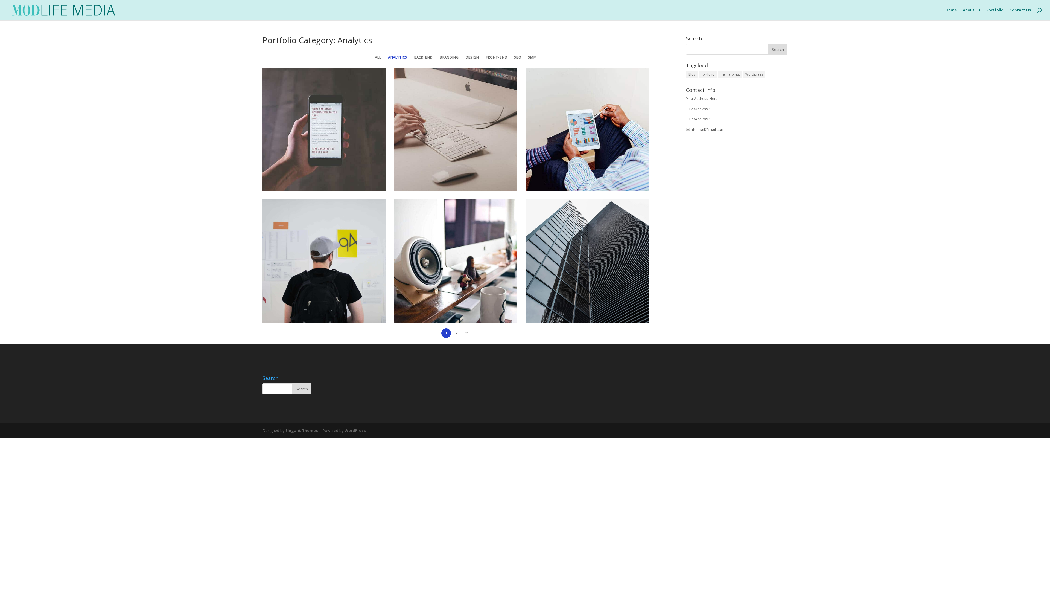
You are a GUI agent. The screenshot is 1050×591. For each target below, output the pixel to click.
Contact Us (1020, 10)
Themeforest (730, 74)
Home (951, 10)
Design (472, 57)
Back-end (423, 57)
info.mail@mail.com (707, 129)
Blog (691, 74)
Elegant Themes (301, 430)
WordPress (355, 430)
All (378, 57)
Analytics (397, 57)
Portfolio (995, 10)
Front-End (496, 57)
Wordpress (754, 74)
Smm (532, 57)
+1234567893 (698, 108)
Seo (517, 57)
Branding (449, 57)
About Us (971, 10)
